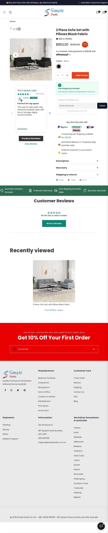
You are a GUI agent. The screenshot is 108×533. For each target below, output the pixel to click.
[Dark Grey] (71, 66)
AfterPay (7, 425)
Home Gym (43, 410)
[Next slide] (50, 113)
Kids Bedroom (44, 401)
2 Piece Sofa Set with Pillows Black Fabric (51, 304)
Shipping (78, 387)
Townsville (78, 488)
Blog (76, 401)
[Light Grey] (65, 66)
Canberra (78, 451)
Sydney (77, 427)
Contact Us (79, 392)
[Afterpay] (76, 126)
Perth (76, 432)
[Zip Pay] (90, 126)
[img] (23, 94)
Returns (77, 382)
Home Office (44, 392)
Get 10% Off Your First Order (54, 337)
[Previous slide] (12, 113)
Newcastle (78, 474)
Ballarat (77, 497)
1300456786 (43, 438)
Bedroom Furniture (46, 378)
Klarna (5, 434)
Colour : (62, 61)
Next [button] (46, 55)
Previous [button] (16, 55)
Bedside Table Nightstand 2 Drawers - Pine (30, 91)
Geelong (78, 492)
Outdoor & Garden (46, 396)
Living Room (43, 382)
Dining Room (44, 387)
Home (12, 21)
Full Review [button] (22, 129)
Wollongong (79, 478)
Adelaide (78, 437)
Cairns (77, 460)
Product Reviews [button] (31, 138)
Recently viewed (32, 250)
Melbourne (79, 441)
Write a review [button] (54, 223)
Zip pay (6, 429)
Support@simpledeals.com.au (52, 442)
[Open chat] (101, 526)
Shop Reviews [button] (31, 143)
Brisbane (78, 446)
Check (102, 105)
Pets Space (43, 405)
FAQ (75, 396)
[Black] (58, 66)
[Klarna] (76, 130)
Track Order (79, 378)
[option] (31, 59)
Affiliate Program (10, 439)
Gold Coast (79, 455)
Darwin (77, 465)
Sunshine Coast (81, 483)
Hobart (77, 469)
